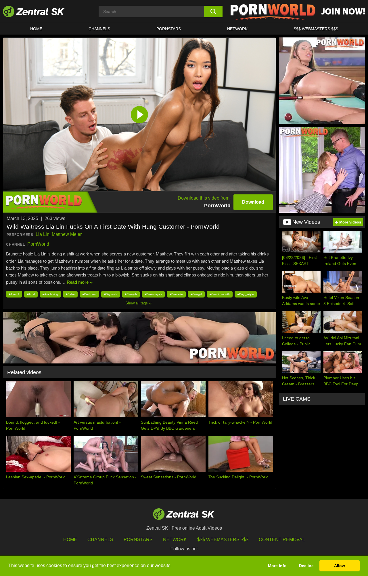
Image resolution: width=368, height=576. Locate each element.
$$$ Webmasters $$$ (316, 28)
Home (36, 28)
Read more (78, 282)
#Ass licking (50, 294)
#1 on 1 (14, 294)
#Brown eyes (153, 294)
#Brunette (176, 294)
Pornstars (168, 28)
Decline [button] (306, 565)
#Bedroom (89, 294)
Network (237, 28)
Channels (99, 28)
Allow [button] (339, 565)
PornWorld (38, 244)
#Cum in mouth (220, 294)
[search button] (213, 11)
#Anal (31, 294)
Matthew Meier (67, 234)
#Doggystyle (245, 294)
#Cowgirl (196, 294)
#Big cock (110, 294)
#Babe (70, 294)
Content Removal (282, 539)
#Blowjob (131, 294)
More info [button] (277, 565)
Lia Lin (42, 234)
